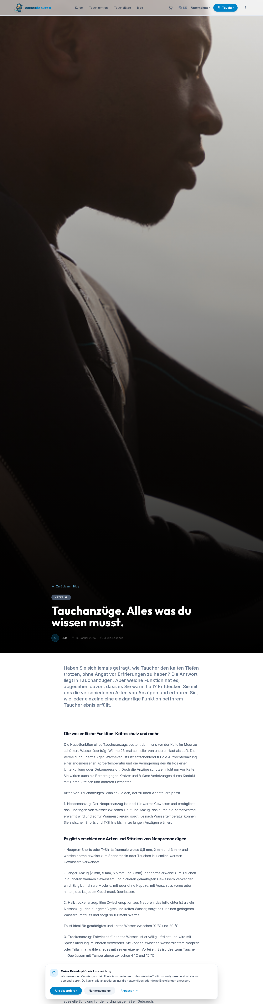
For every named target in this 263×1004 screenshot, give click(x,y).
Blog (140, 7)
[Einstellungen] (245, 8)
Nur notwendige (100, 990)
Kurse (79, 7)
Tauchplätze (122, 7)
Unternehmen (200, 7)
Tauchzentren (98, 7)
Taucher (228, 7)
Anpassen (127, 990)
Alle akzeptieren (66, 990)
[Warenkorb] (170, 7)
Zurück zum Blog (67, 586)
